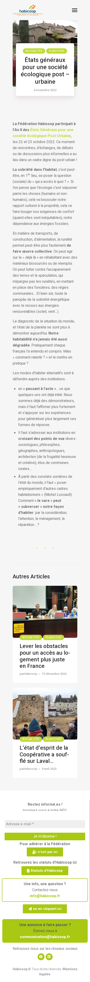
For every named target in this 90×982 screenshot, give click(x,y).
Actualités (34, 51)
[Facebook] (41, 956)
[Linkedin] (49, 956)
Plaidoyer (57, 51)
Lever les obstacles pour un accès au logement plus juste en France (45, 656)
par (28, 674)
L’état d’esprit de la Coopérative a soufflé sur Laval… (44, 754)
